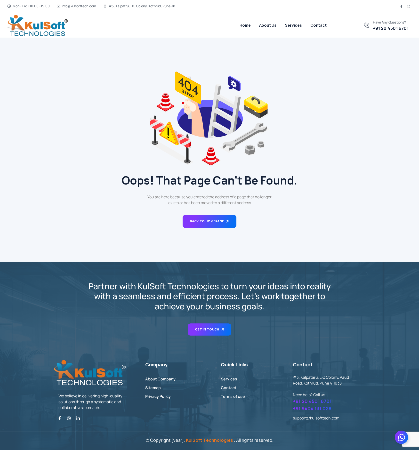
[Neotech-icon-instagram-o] (408, 6)
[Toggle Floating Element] (401, 437)
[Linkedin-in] (78, 418)
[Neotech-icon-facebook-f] (401, 6)
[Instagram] (69, 418)
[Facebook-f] (60, 418)
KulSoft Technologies (209, 440)
